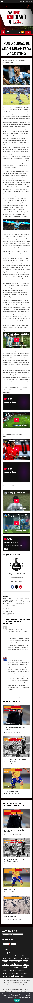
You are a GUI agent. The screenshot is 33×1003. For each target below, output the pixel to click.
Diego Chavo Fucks (9, 60)
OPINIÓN (15, 39)
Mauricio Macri (24, 973)
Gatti (10, 967)
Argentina (17, 952)
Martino (5, 973)
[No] (31, 997)
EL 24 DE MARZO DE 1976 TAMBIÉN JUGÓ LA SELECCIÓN (15, 760)
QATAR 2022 (19, 708)
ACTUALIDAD (7, 706)
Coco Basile (18, 961)
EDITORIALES (7, 708)
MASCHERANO (13, 973)
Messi (11, 976)
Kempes (5, 970)
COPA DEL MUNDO (15, 706)
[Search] (19, 32)
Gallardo (26, 964)
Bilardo (15, 958)
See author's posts (16, 581)
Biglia (9, 958)
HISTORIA (20, 738)
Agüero (5, 952)
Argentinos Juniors (8, 955)
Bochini (27, 958)
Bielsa (4, 958)
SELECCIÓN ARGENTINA (24, 39)
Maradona (21, 970)
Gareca (4, 967)
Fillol (12, 964)
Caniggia (5, 961)
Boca (21, 958)
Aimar (10, 952)
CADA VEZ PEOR (7, 611)
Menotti (5, 976)
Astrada (17, 955)
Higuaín (24, 967)
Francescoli (18, 964)
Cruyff (25, 961)
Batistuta (24, 955)
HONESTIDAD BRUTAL (11, 917)
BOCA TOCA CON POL (11, 791)
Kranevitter (13, 970)
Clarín (11, 961)
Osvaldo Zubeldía (19, 976)
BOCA (12, 770)
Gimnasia (16, 967)
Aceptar (17, 1000)
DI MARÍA (5, 964)
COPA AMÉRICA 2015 (8, 39)
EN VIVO (28, 32)
